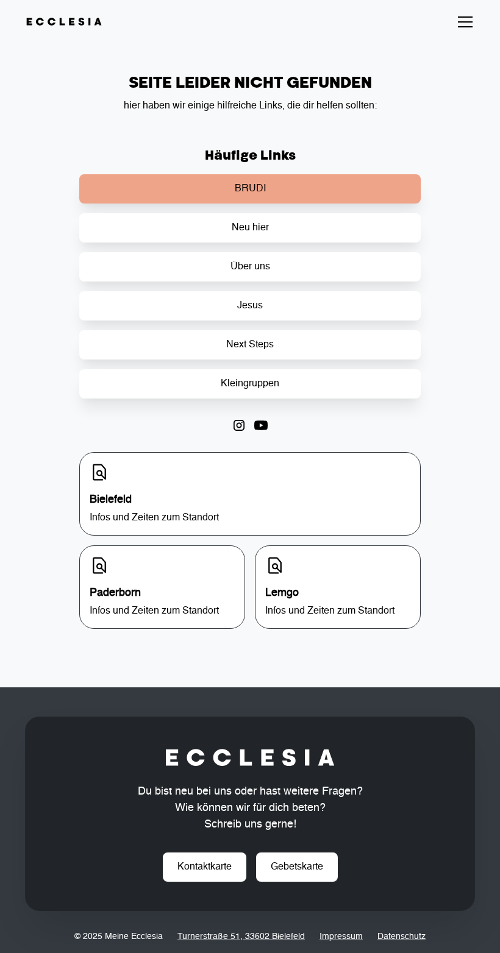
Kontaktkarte (204, 867)
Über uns (250, 267)
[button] (463, 22)
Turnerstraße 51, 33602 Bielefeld (241, 936)
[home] (64, 22)
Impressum (341, 936)
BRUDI (250, 189)
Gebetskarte (297, 867)
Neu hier (250, 228)
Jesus (250, 306)
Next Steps (250, 345)
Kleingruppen (250, 384)
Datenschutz (401, 936)
